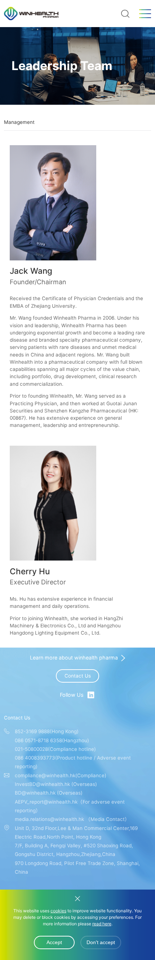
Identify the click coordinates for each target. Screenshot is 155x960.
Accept (54, 942)
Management (19, 122)
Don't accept (101, 942)
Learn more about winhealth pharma (74, 658)
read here (101, 923)
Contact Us (78, 676)
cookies (58, 910)
